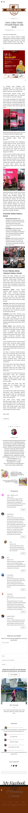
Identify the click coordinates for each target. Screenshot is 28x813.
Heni (11, 542)
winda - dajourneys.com (12, 495)
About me (10, 802)
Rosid (14, 806)
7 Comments (12, 424)
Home (4, 802)
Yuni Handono (10, 514)
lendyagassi (9, 594)
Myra (8, 557)
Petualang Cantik (9, 30)
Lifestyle (14, 18)
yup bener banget (14, 741)
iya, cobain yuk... (14, 736)
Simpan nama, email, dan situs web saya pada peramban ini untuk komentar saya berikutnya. (14, 670)
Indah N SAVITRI (11, 616)
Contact (23, 802)
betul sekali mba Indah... (14, 747)
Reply (23, 509)
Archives (17, 802)
